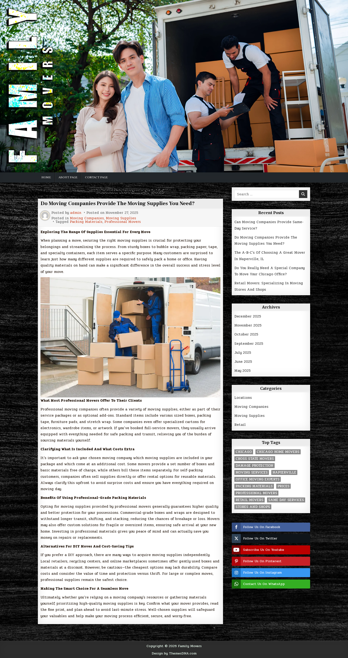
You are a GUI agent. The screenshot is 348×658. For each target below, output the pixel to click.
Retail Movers (249, 499)
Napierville (284, 472)
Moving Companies (87, 218)
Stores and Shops (253, 506)
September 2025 (248, 343)
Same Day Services (286, 499)
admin (75, 213)
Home (46, 177)
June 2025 (243, 361)
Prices (283, 486)
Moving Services (252, 472)
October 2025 (246, 334)
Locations (243, 397)
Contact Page (96, 177)
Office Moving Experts (258, 479)
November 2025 (248, 325)
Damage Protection (254, 465)
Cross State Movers (255, 458)
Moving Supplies (121, 218)
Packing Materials (86, 222)
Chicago (244, 451)
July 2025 (242, 352)
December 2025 (247, 316)
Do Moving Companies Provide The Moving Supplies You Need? (117, 203)
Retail (240, 425)
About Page (67, 177)
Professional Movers (122, 222)
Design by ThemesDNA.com (174, 653)
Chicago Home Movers (278, 451)
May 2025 (242, 370)
